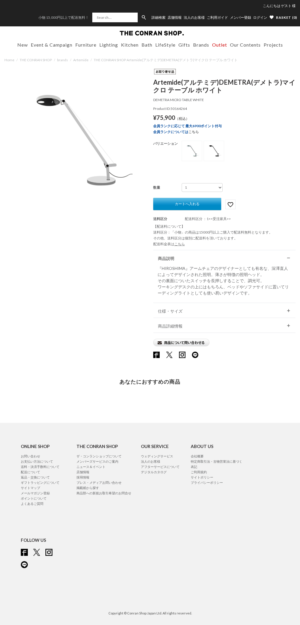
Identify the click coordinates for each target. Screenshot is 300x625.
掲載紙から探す (87, 488)
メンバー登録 (240, 17)
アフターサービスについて (160, 467)
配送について (30, 472)
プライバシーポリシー (207, 482)
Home (9, 60)
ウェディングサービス (157, 456)
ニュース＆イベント (90, 467)
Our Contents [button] (245, 44)
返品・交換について (35, 477)
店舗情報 (175, 17)
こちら (193, 132)
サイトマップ (30, 488)
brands (62, 60)
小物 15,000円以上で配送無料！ (63, 17)
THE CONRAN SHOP (36, 60)
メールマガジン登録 (35, 493)
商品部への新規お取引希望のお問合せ (103, 493)
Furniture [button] (85, 44)
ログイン (260, 17)
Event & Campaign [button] (51, 44)
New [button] (22, 44)
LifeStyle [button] (165, 44)
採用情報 (82, 477)
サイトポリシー (202, 477)
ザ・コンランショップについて (99, 456)
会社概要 (197, 456)
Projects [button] (273, 44)
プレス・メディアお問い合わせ (99, 482)
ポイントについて (34, 498)
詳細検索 (158, 17)
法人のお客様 (194, 17)
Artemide (80, 60)
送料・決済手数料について (40, 467)
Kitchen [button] (130, 44)
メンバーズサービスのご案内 (97, 461)
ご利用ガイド (217, 17)
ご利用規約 (199, 472)
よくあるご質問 (32, 503)
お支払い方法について (37, 461)
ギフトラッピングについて (40, 482)
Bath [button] (147, 44)
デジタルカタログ (154, 472)
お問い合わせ (30, 456)
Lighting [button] (108, 44)
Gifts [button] (184, 44)
